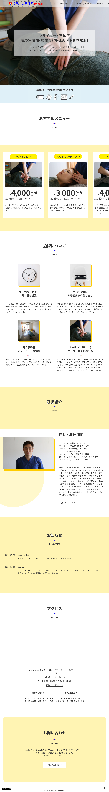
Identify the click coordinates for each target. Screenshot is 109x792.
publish (104, 787)
